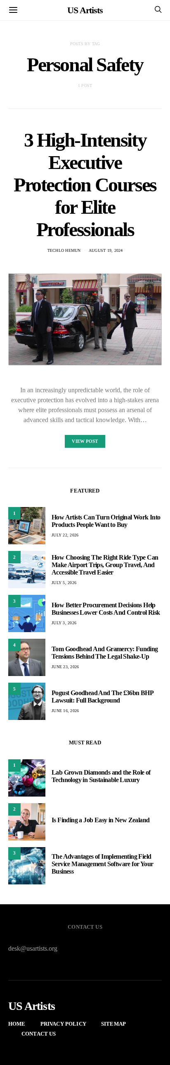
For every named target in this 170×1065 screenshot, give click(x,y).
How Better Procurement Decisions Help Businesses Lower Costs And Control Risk (106, 608)
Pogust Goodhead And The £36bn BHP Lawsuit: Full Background (102, 696)
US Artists (85, 10)
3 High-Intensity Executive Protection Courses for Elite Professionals (85, 184)
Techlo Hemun (64, 250)
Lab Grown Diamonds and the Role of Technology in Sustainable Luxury (101, 776)
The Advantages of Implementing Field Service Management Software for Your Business (102, 864)
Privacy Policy (63, 1024)
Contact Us (38, 1034)
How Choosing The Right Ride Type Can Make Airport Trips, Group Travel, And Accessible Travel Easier (105, 565)
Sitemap (113, 1024)
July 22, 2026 (65, 535)
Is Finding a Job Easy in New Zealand (100, 820)
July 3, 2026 (64, 623)
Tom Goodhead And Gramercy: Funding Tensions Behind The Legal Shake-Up (105, 652)
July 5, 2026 (64, 582)
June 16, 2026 (65, 710)
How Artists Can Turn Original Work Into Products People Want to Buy (106, 521)
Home (17, 1024)
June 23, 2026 (65, 666)
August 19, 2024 (106, 250)
